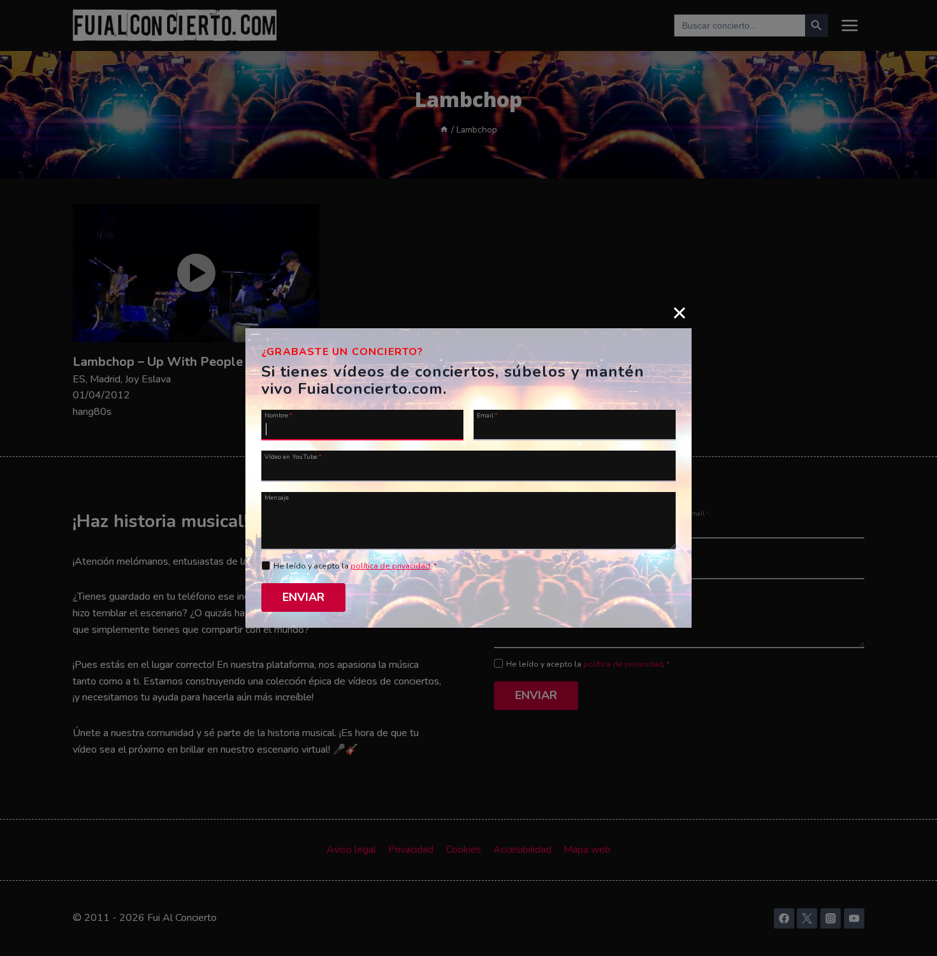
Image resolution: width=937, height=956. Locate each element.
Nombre (279, 415)
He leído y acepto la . (355, 566)
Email (487, 415)
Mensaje (277, 497)
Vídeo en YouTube (293, 456)
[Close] (679, 312)
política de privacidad (390, 566)
